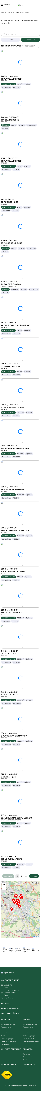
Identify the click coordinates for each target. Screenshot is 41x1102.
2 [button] (21, 876)
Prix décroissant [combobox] (28, 46)
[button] (34, 876)
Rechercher (30, 40)
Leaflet (37, 937)
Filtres (10, 40)
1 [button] (17, 876)
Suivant (34, 876)
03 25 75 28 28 (8, 998)
